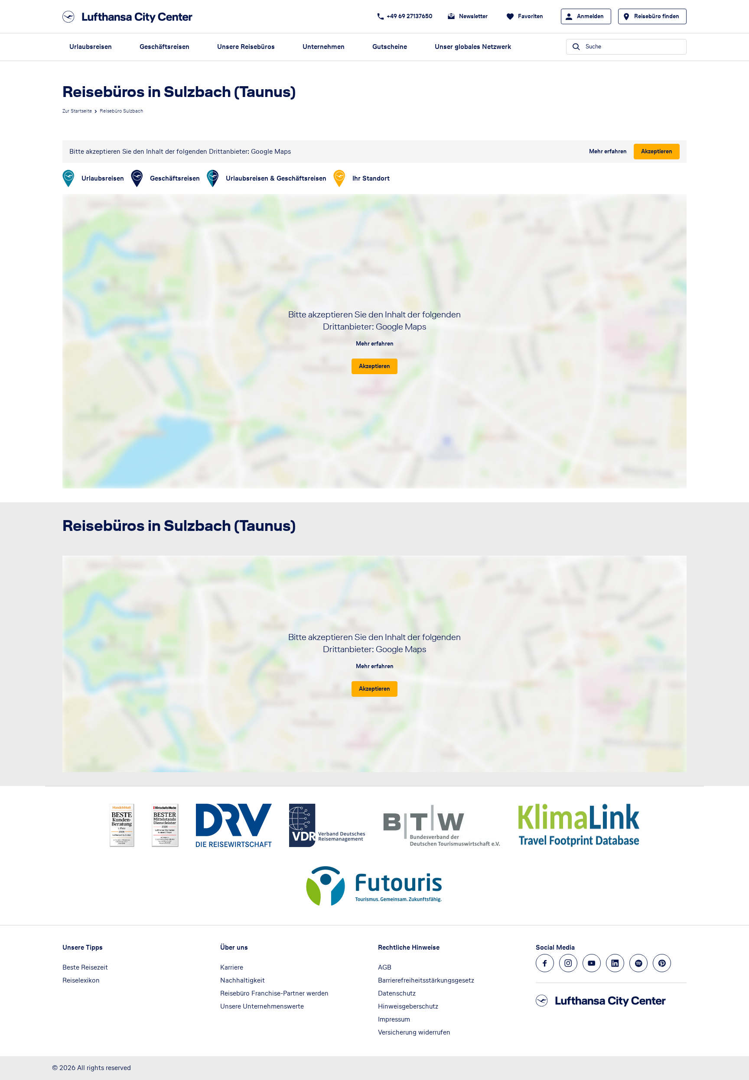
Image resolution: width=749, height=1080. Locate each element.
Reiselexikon (81, 980)
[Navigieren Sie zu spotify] (638, 963)
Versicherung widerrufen (414, 1032)
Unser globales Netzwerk (473, 46)
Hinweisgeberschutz (408, 1006)
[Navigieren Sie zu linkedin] (615, 963)
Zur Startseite (77, 110)
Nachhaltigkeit (242, 980)
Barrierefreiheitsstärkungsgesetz (426, 980)
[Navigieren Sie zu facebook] (545, 963)
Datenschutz (397, 993)
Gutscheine (389, 46)
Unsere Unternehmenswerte (262, 1006)
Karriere (231, 967)
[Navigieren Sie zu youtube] (592, 963)
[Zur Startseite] (130, 17)
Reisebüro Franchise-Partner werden (274, 993)
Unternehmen (324, 46)
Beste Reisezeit (85, 967)
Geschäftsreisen (164, 46)
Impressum (394, 1019)
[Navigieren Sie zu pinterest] (662, 963)
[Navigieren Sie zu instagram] (568, 963)
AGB (384, 967)
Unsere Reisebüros (246, 46)
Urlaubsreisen (90, 46)
